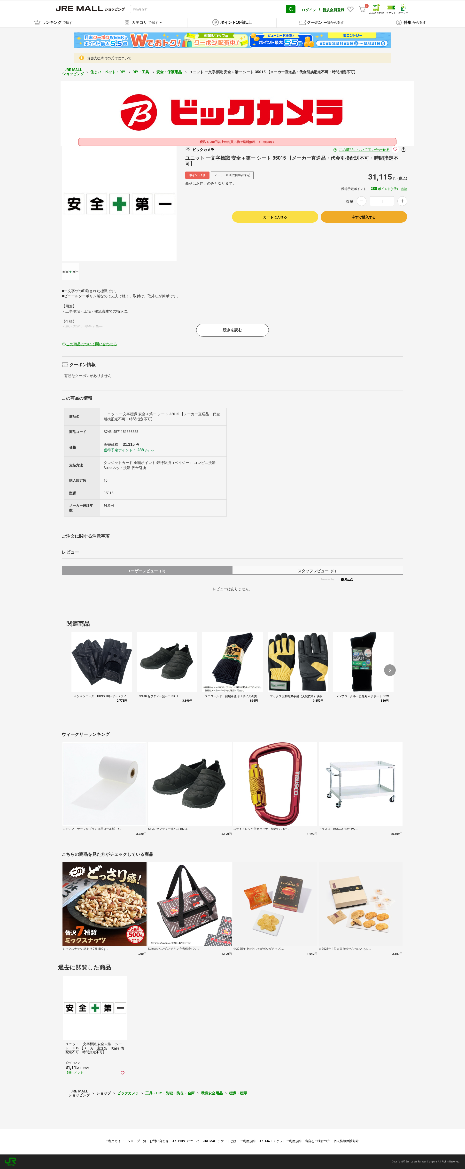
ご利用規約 (248, 1141)
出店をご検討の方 (317, 1141)
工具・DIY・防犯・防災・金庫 (170, 1093)
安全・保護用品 (169, 72)
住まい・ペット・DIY (108, 72)
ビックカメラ (128, 1093)
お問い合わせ (159, 1141)
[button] (390, 670)
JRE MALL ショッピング (73, 72)
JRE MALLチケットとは (219, 1141)
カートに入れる (275, 217)
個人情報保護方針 (346, 1141)
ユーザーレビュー (147, 571)
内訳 (404, 189)
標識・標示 (238, 1093)
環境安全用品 (212, 1093)
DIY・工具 (141, 72)
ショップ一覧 (136, 1141)
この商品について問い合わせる (364, 150)
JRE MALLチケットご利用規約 (280, 1141)
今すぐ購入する (364, 217)
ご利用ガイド (114, 1141)
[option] (119, 203)
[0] (362, 9)
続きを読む (232, 330)
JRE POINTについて (186, 1141)
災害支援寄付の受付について (109, 58)
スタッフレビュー (318, 571)
